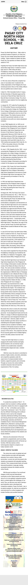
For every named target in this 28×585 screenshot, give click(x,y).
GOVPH (3, 1)
